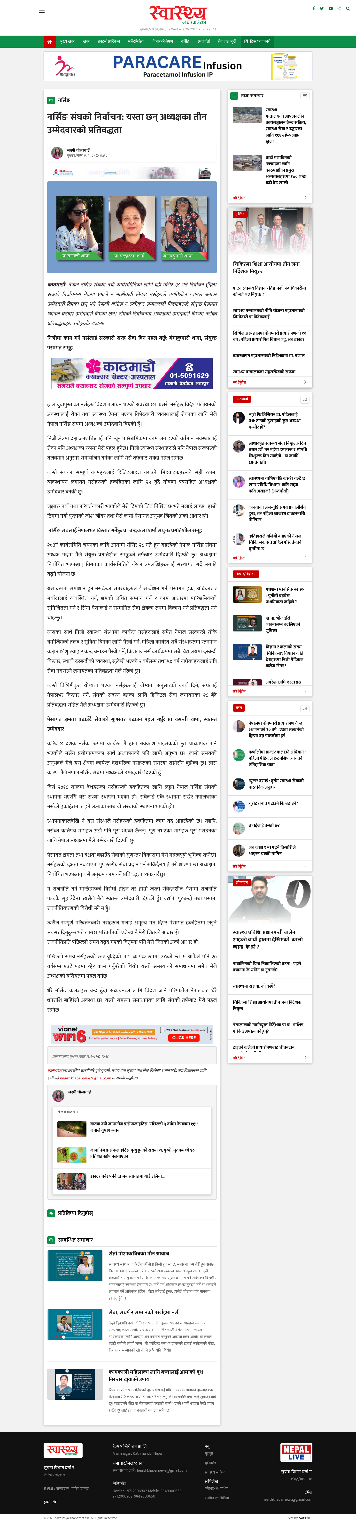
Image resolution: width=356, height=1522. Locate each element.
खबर (86, 41)
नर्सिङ (185, 41)
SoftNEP (305, 1518)
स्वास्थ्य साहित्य (215, 1472)
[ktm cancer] (132, 395)
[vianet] (132, 1042)
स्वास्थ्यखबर (55, 1070)
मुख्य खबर (67, 41)
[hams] (132, 177)
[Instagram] (339, 8)
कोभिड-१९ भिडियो (217, 1498)
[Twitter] (321, 8)
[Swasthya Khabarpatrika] (178, 15)
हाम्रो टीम (50, 1502)
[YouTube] (330, 8)
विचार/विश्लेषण (163, 41)
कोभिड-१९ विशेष (216, 1489)
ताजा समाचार (252, 96)
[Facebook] (313, 8)
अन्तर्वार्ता (204, 41)
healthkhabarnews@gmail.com (86, 1078)
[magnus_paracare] (178, 79)
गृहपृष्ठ (209, 1454)
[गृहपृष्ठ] (50, 42)
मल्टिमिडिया (136, 41)
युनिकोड (210, 1463)
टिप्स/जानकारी (260, 41)
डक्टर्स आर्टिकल (109, 41)
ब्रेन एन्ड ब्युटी (227, 41)
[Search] (348, 8)
